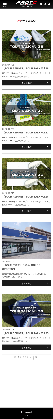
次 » (37, 357)
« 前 (14, 357)
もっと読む (35, 82)
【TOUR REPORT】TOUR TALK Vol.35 (25, 333)
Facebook (27, 412)
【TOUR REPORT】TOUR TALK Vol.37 (25, 132)
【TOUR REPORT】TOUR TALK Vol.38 (25, 68)
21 (33, 358)
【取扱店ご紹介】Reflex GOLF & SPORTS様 (21, 267)
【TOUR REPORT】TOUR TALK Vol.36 (25, 196)
